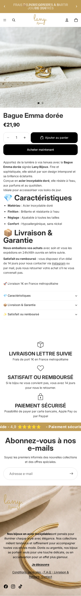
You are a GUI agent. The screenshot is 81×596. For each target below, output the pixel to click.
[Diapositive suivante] (76, 6)
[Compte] (66, 20)
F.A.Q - (48, 572)
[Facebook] (5, 586)
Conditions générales (26, 572)
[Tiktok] (20, 586)
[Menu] (5, 20)
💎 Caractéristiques (17, 295)
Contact (46, 576)
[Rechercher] (13, 20)
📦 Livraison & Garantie (19, 305)
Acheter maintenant (40, 149)
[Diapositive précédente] (4, 6)
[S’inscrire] (71, 473)
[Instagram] (13, 586)
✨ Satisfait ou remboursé (21, 314)
